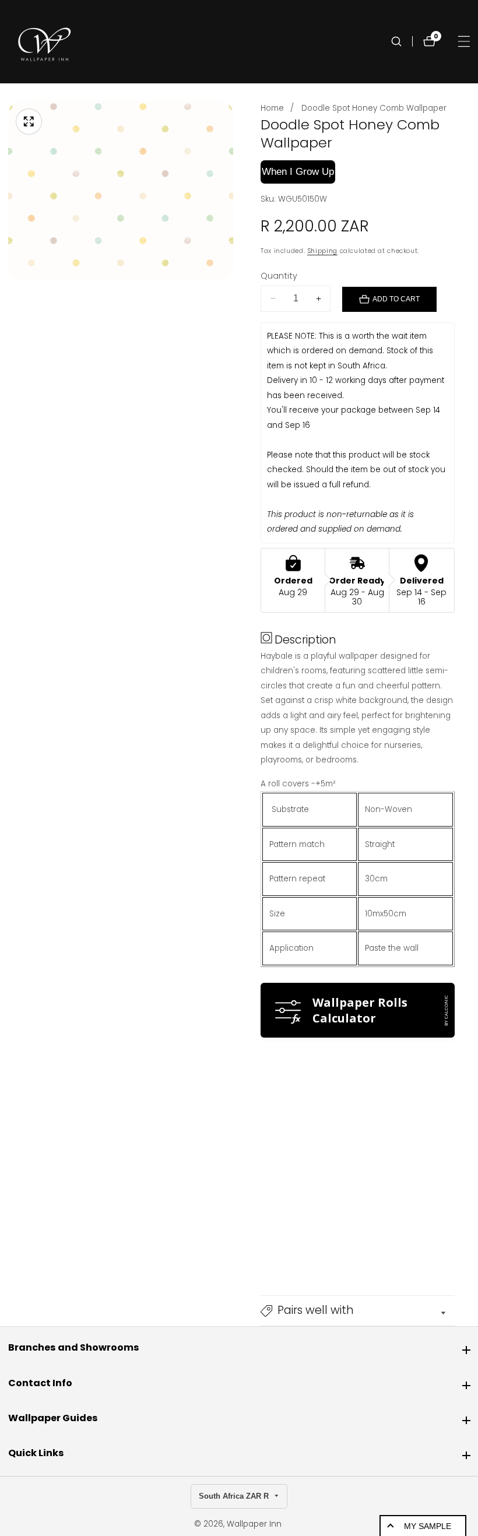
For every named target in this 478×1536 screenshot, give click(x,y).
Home (272, 108)
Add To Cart (396, 299)
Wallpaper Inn (254, 1524)
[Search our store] (401, 41)
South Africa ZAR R (235, 1496)
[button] (358, 1311)
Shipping (322, 251)
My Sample (427, 1526)
